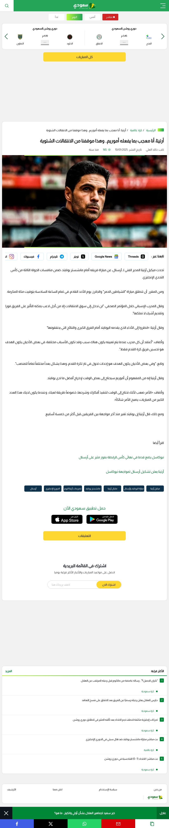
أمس (92, 17)
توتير (85, 255)
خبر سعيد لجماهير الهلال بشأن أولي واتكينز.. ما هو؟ (84, 813)
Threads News (138, 255)
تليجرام (63, 255)
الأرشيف (11, 789)
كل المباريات (84, 57)
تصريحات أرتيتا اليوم (72, 488)
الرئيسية (151, 130)
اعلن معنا (57, 789)
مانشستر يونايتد (93, 488)
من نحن (158, 789)
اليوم (74, 17)
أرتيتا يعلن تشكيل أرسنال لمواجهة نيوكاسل (135, 471)
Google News (112, 255)
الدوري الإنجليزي (53, 488)
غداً (56, 17)
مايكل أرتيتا (112, 488)
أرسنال (33, 488)
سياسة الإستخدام (108, 789)
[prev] (163, 36)
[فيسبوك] (32, 256)
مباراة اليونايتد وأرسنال (134, 488)
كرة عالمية (136, 130)
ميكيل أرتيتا (155, 488)
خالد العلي (151, 149)
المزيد (8, 671)
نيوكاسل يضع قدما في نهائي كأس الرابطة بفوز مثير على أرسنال (121, 457)
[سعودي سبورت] (85, 5)
